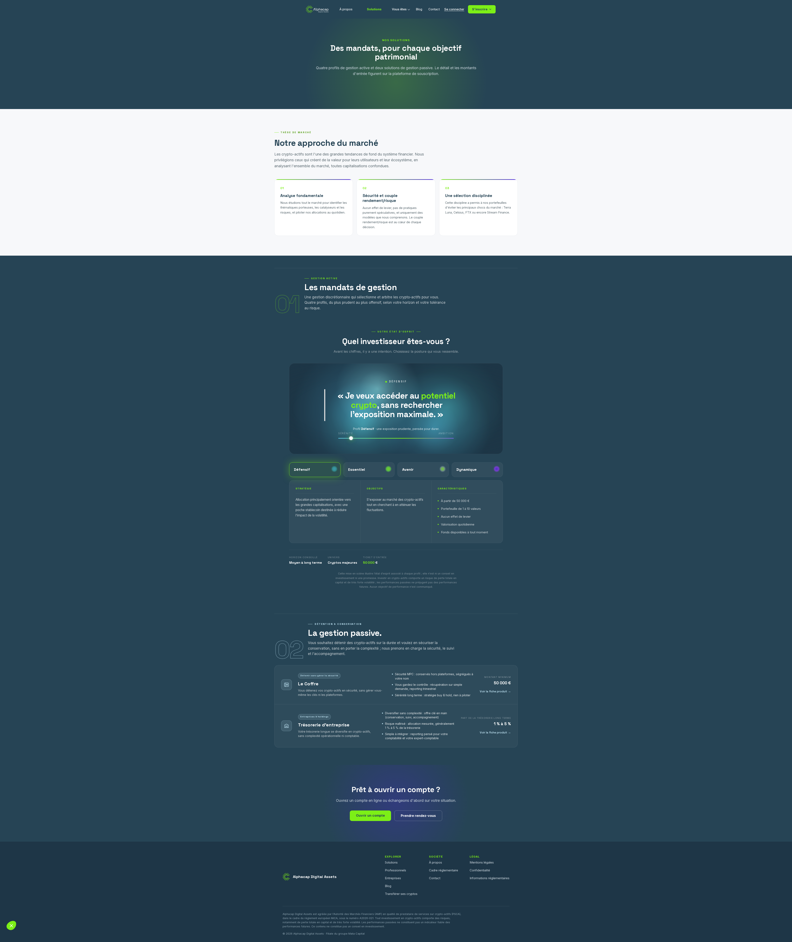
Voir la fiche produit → (495, 691)
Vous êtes (399, 9)
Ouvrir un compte (370, 815)
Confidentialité (480, 870)
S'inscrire (480, 9)
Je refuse (18, 921)
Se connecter (454, 9)
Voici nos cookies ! (23, 903)
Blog (388, 886)
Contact (434, 878)
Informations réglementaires (489, 878)
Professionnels (395, 870)
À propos (345, 9)
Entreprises (393, 878)
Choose (47, 921)
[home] (317, 9)
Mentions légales (482, 862)
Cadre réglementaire (443, 870)
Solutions (374, 9)
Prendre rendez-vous (418, 816)
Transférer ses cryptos (401, 894)
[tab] (315, 469)
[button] (11, 925)
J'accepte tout (76, 921)
